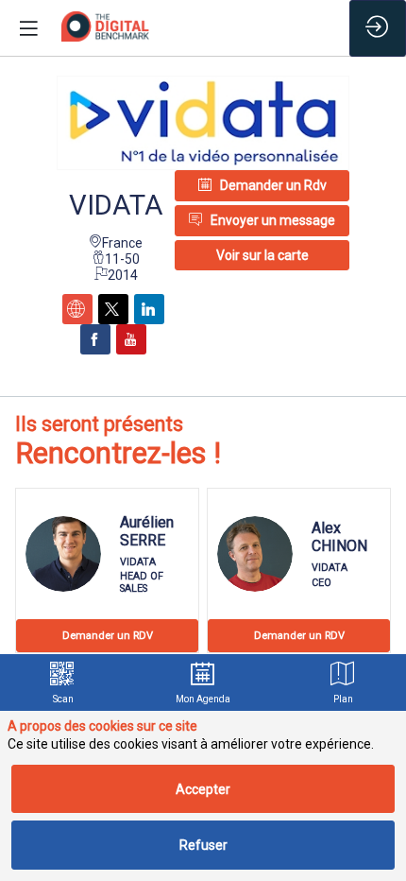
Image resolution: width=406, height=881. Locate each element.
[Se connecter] (377, 28)
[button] (262, 255)
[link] (63, 682)
